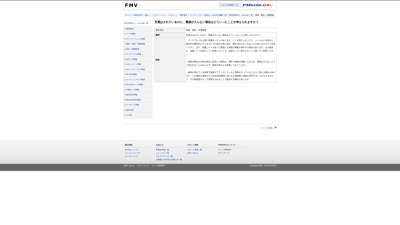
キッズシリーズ (131, 156)
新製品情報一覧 (162, 150)
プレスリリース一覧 (164, 156)
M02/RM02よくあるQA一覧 (240, 15)
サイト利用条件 (224, 150)
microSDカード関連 (134, 84)
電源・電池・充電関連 (135, 44)
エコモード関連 (132, 105)
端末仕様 (130, 110)
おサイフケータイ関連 (135, 69)
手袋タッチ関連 (132, 90)
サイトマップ (223, 153)
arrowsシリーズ (131, 150)
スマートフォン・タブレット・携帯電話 (170, 15)
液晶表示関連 (131, 95)
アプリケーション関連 (135, 39)
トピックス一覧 (162, 153)
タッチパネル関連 (133, 54)
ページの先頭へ (267, 128)
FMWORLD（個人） (142, 15)
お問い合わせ (192, 153)
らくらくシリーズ (132, 153)
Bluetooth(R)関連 (133, 100)
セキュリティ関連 (133, 64)
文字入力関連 (131, 59)
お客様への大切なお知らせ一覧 (169, 159)
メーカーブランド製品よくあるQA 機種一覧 (208, 15)
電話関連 (130, 29)
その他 (129, 115)
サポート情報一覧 (194, 150)
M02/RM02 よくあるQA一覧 (136, 23)
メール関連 (130, 34)
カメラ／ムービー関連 (135, 79)
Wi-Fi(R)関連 (131, 74)
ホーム (128, 15)
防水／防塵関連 (132, 49)
